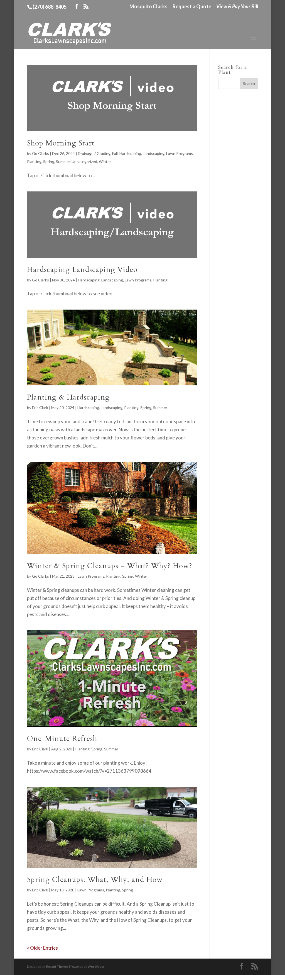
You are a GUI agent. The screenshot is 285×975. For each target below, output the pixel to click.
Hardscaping (130, 153)
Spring (48, 161)
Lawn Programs (179, 153)
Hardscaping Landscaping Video (82, 269)
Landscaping (153, 153)
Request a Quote (192, 6)
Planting (34, 161)
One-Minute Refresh (62, 738)
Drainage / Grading (94, 153)
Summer (63, 161)
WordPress (96, 966)
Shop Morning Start (61, 143)
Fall (115, 153)
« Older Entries (42, 948)
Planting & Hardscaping (68, 397)
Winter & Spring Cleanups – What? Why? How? (109, 566)
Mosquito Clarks (148, 6)
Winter (105, 161)
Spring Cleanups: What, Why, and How (95, 879)
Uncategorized (84, 161)
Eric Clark (40, 407)
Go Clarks (40, 153)
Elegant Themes (57, 966)
